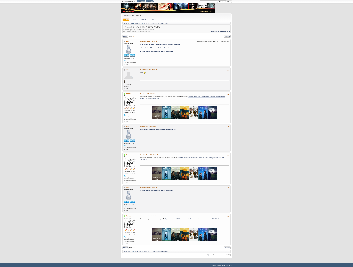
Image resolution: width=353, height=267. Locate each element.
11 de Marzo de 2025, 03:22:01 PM (148, 216)
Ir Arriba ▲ (229, 265)
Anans (128, 70)
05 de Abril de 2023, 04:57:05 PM (147, 93)
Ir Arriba (125, 247)
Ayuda (214, 265)
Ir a (207, 254)
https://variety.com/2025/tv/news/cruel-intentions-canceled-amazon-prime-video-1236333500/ (192, 219)
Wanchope (129, 94)
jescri (128, 41)
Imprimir (227, 36)
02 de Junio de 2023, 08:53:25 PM (148, 126)
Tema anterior (215, 31)
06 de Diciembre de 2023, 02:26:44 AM (149, 154)
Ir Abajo (125, 36)
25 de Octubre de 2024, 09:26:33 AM (148, 187)
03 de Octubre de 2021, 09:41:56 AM (148, 41)
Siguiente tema (225, 31)
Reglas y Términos (221, 265)
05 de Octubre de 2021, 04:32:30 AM (148, 69)
